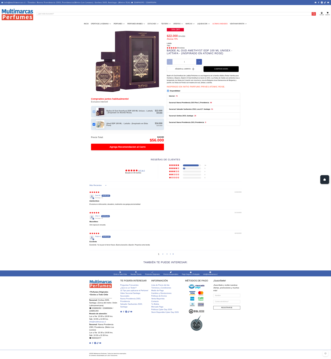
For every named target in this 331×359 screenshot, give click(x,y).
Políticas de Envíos (159, 296)
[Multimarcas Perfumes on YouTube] (328, 2)
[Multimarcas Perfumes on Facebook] (318, 2)
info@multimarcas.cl (97, 322)
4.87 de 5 (141, 171)
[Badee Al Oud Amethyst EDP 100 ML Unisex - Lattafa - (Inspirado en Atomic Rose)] (127, 60)
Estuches (152, 24)
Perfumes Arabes (135, 24)
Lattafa (169, 43)
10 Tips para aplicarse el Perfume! (134, 290)
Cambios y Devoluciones (161, 293)
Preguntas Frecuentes (129, 285)
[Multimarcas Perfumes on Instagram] (322, 2)
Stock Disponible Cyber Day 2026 (165, 312)
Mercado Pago (157, 307)
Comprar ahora (221, 69)
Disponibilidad (175, 91)
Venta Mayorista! (237, 24)
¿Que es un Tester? (128, 288)
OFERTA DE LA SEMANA (100, 24)
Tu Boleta (155, 304)
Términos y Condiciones (161, 288)
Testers (164, 24)
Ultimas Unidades (220, 24)
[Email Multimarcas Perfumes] (315, 2)
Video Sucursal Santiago (130, 293)
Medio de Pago (157, 290)
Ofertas (176, 24)
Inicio (86, 24)
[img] (94, 192)
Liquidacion (202, 24)
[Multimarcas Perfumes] (17, 13)
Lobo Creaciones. (112, 355)
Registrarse (226, 308)
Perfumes (118, 24)
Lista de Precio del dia (160, 285)
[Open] (324, 179)
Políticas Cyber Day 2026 (161, 309)
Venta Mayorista (157, 299)
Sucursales (124, 296)
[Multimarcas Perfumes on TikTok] (325, 2)
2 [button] (162, 254)
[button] (172, 48)
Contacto (155, 301)
